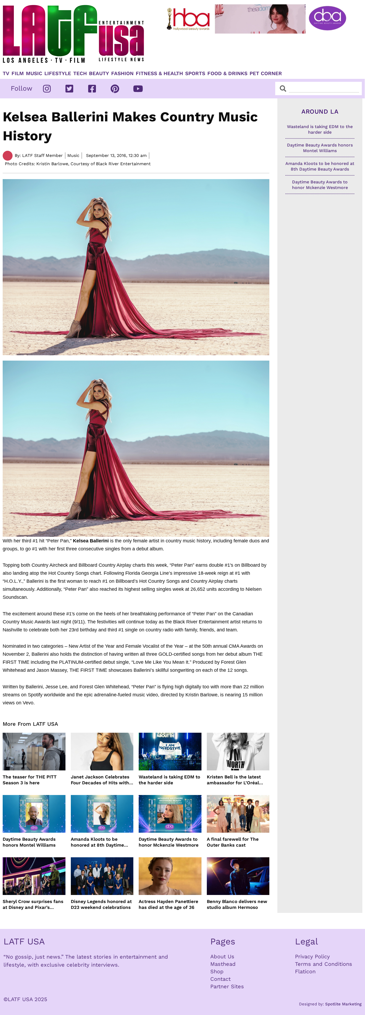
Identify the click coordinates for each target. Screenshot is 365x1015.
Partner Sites (227, 986)
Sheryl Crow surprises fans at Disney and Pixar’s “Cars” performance (33, 904)
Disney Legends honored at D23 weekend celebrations (101, 904)
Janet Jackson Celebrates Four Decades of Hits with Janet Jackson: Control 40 (100, 780)
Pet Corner (266, 73)
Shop (217, 971)
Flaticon (305, 971)
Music (34, 73)
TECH (80, 73)
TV (6, 73)
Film (17, 73)
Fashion (122, 73)
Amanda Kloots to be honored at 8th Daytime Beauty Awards (97, 842)
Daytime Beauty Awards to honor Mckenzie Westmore (169, 842)
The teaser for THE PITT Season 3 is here (30, 779)
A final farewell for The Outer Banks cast (233, 842)
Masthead (223, 964)
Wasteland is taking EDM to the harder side (169, 779)
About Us (222, 956)
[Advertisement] (257, 50)
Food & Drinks (227, 73)
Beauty (99, 73)
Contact (220, 979)
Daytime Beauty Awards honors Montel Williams (29, 842)
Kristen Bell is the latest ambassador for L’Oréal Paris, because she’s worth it (237, 780)
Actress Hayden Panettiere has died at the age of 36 (168, 904)
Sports (195, 73)
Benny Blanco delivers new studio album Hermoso (237, 904)
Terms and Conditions (323, 964)
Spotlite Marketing (343, 1004)
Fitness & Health (159, 73)
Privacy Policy (312, 956)
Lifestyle (57, 73)
